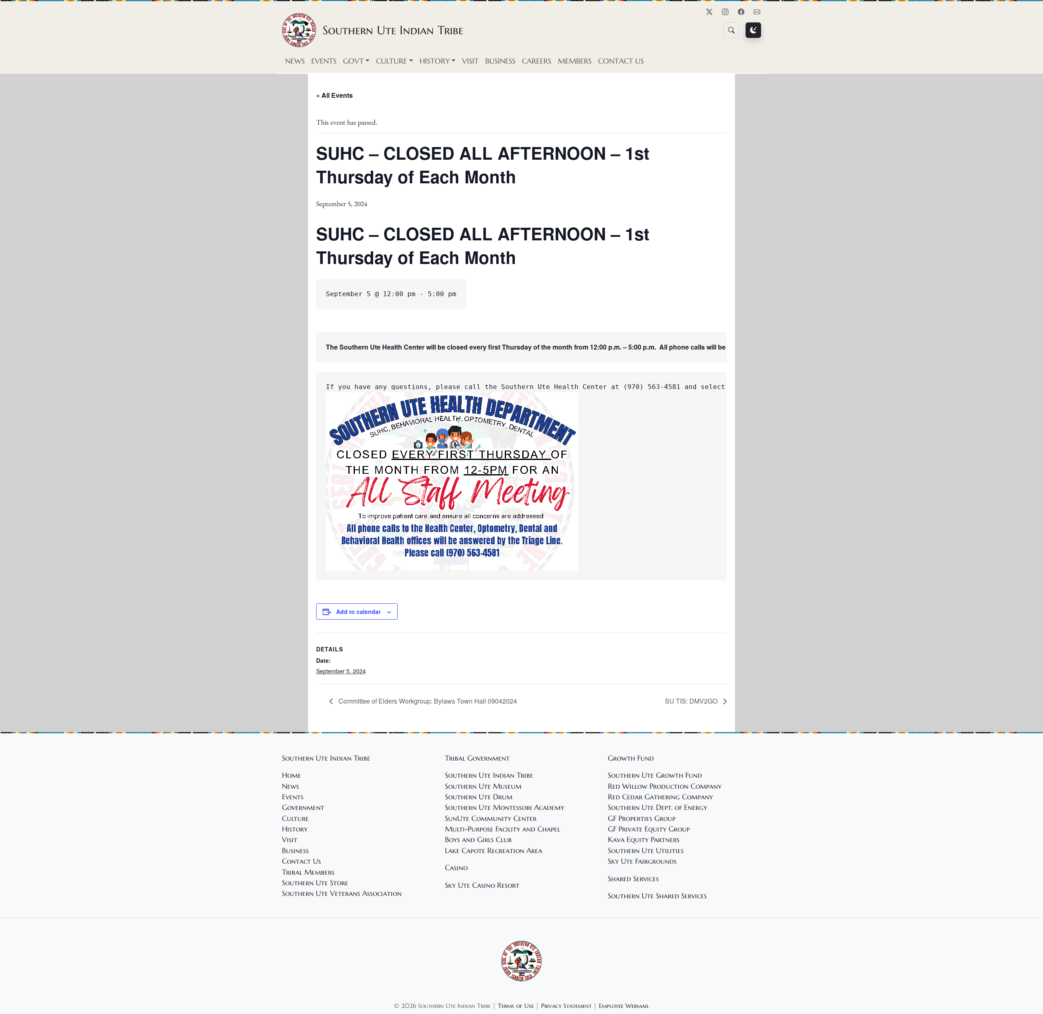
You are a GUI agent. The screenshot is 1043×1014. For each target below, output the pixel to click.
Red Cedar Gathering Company (660, 796)
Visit (470, 61)
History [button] (435, 61)
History (295, 829)
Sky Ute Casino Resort (482, 885)
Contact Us (621, 61)
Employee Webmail (624, 1006)
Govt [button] (353, 61)
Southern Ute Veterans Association (342, 893)
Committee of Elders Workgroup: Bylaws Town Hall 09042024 (427, 701)
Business (500, 61)
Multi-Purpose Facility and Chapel (502, 829)
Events (324, 61)
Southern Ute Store (315, 882)
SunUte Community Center (491, 818)
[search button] (731, 30)
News (295, 61)
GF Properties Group (642, 818)
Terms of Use (516, 1006)
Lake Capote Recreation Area (493, 850)
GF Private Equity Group (649, 829)
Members (575, 61)
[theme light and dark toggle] (753, 30)
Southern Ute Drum (479, 796)
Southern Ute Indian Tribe (489, 775)
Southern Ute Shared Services (657, 895)
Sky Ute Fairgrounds (642, 861)
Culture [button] (391, 61)
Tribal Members (308, 872)
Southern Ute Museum (483, 786)
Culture (295, 818)
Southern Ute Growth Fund (655, 775)
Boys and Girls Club (478, 839)
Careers (536, 61)
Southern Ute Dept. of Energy (657, 807)
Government (303, 807)
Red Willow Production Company (665, 786)
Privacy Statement (566, 1006)
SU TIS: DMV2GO (692, 701)
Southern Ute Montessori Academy (504, 807)
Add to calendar (358, 611)
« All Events (334, 95)
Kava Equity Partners (644, 839)
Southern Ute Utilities (646, 850)
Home (291, 775)
